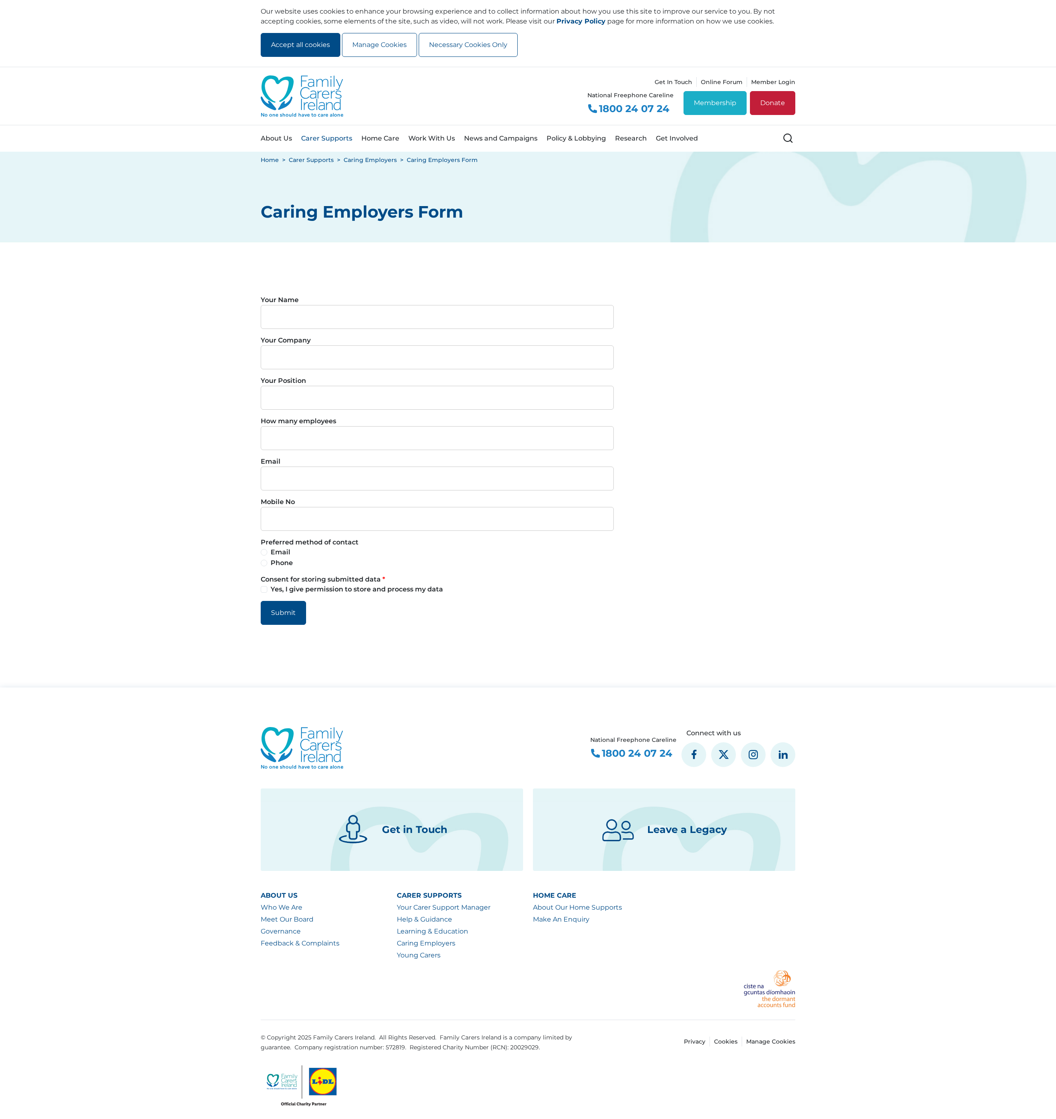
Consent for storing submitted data (321, 579)
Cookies (726, 1041)
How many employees (298, 421)
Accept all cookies (300, 45)
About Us (276, 138)
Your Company (286, 340)
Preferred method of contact (309, 542)
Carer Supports (326, 138)
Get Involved (677, 138)
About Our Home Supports (577, 907)
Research (631, 138)
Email (270, 461)
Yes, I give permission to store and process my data (357, 589)
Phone (282, 563)
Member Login (773, 82)
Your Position (283, 381)
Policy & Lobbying (576, 138)
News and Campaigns (500, 138)
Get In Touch (673, 82)
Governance (281, 931)
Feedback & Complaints (300, 943)
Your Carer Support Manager (443, 907)
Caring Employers (426, 943)
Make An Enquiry (561, 919)
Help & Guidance (424, 919)
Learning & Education (432, 931)
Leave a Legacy (687, 829)
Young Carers (419, 955)
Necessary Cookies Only (468, 45)
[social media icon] (693, 754)
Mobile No (278, 502)
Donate (772, 103)
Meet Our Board (287, 919)
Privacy (694, 1041)
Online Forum (721, 82)
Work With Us (431, 138)
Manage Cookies (379, 45)
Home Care (380, 138)
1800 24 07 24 (634, 109)
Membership (715, 103)
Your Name (280, 300)
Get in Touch (415, 829)
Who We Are (281, 907)
